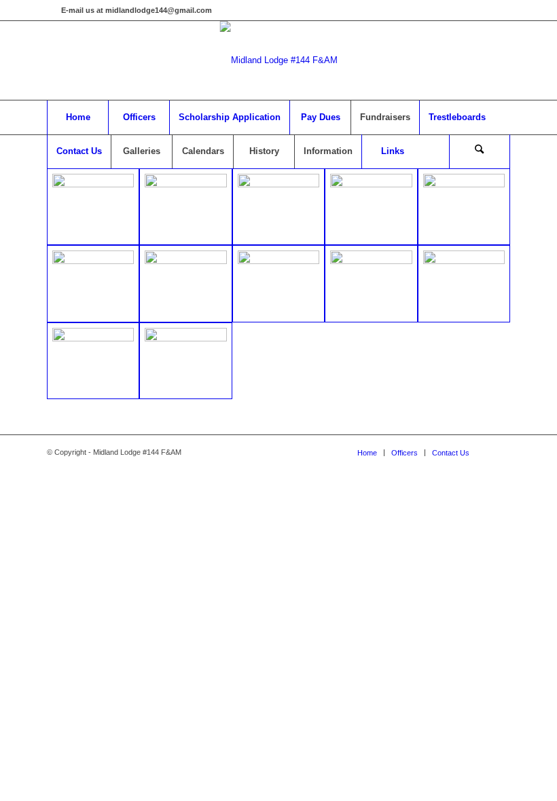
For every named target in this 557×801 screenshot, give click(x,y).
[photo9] (278, 283)
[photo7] (93, 283)
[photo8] (185, 283)
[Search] (479, 151)
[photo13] (93, 360)
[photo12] (464, 283)
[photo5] (371, 206)
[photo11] (371, 283)
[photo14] (185, 360)
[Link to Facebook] (51, 10)
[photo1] (93, 206)
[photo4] (278, 206)
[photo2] (185, 206)
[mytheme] (279, 60)
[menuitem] (77, 117)
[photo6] (464, 206)
